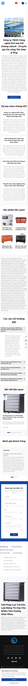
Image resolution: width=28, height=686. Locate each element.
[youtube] (20, 658)
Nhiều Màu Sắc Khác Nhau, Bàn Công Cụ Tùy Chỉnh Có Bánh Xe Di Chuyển (7, 247)
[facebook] (12, 658)
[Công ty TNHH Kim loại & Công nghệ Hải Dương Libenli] (3, 3)
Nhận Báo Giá (14, 97)
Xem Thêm (5, 427)
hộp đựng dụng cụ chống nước (12, 566)
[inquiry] (26, 347)
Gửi (14, 534)
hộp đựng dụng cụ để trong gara (12, 569)
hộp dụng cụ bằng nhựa (10, 563)
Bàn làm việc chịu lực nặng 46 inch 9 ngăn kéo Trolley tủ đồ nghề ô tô (21, 247)
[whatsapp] (26, 340)
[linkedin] (16, 658)
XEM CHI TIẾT (7, 220)
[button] (8, 432)
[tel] (26, 337)
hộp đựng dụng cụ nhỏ (10, 557)
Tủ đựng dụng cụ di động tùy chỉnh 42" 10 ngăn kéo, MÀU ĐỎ (21, 228)
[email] (26, 344)
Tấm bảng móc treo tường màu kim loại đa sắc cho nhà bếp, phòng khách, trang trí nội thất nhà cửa (7, 228)
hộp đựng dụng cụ (8, 560)
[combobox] (8, 506)
